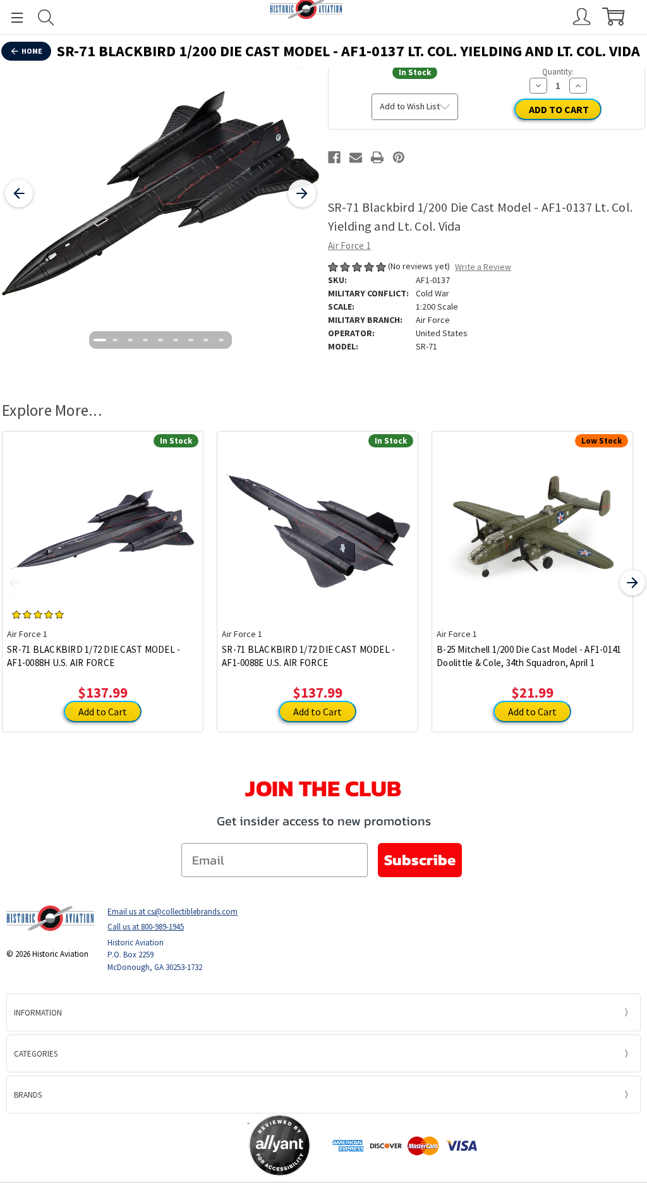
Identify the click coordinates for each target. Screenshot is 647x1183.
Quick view (102, 520)
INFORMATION (38, 1012)
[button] (198, 1146)
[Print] (377, 157)
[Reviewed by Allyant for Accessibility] (279, 1145)
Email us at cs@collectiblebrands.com (172, 911)
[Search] (46, 17)
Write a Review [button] (483, 266)
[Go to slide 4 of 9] (145, 340)
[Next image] (302, 193)
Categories (35, 1053)
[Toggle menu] (11, 17)
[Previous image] (19, 193)
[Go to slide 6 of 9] (175, 340)
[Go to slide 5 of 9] (160, 340)
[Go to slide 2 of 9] (115, 340)
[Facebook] (334, 157)
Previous (14, 582)
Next (632, 582)
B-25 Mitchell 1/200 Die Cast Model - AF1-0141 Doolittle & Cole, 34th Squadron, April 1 (529, 656)
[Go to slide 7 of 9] (190, 340)
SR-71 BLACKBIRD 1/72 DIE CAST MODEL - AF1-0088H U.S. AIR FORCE (93, 656)
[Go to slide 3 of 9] (130, 340)
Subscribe (420, 860)
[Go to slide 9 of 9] (221, 340)
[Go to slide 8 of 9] (206, 340)
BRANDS (28, 1094)
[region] (160, 193)
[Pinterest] (398, 157)
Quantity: (558, 71)
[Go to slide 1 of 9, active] (99, 340)
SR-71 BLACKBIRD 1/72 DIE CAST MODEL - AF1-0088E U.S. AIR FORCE (308, 656)
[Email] (355, 157)
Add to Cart (102, 711)
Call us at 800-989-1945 (145, 926)
